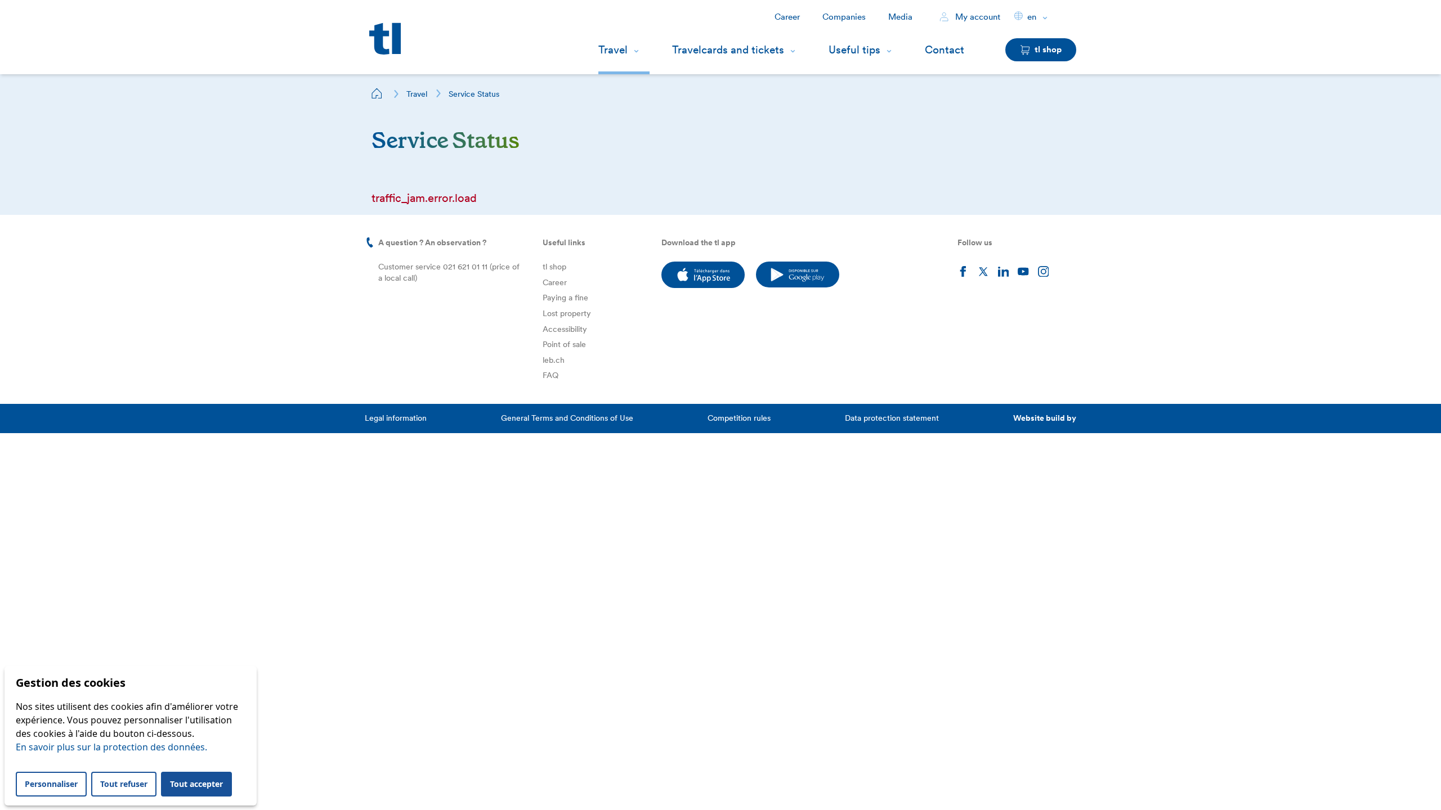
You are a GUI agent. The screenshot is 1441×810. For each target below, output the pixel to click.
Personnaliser (51, 783)
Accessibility (565, 329)
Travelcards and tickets (728, 49)
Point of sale (564, 344)
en (1031, 17)
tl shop (554, 266)
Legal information (396, 417)
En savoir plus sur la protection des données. (111, 747)
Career (787, 17)
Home (377, 93)
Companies (844, 17)
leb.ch (554, 360)
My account (976, 17)
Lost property (567, 313)
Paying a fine (565, 297)
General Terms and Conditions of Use (567, 417)
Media (900, 17)
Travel (613, 49)
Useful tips (854, 49)
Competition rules (739, 417)
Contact (944, 49)
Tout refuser (123, 783)
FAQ (550, 375)
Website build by (1044, 417)
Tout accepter (196, 783)
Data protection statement (892, 417)
